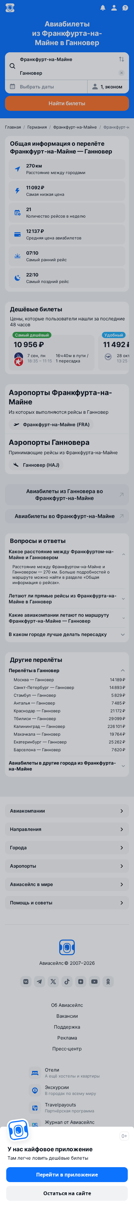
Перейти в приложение (67, 1174)
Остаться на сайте (67, 1193)
